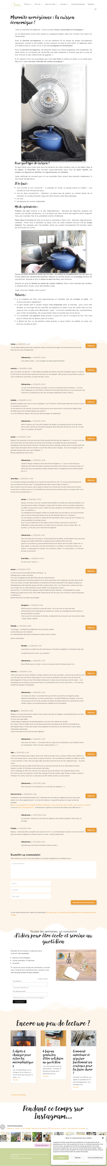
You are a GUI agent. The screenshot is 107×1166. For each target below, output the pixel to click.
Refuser (78, 1157)
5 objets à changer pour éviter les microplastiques (23, 1058)
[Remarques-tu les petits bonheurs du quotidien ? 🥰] (5, 1137)
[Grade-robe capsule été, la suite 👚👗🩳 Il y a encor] (26, 1137)
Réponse (90, 345)
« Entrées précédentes (18, 1095)
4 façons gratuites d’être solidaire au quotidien (53, 1056)
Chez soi (27, 4)
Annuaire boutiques (78, 4)
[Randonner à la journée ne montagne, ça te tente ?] (15, 1137)
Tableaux (91, 4)
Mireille (13, 626)
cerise (13, 437)
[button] (103, 1138)
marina (14, 368)
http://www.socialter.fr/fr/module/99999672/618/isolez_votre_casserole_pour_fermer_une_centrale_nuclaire (50, 805)
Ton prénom (17, 981)
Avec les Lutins (50, 4)
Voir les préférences (95, 1157)
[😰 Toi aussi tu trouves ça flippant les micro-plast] (48, 1137)
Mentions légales (84, 1162)
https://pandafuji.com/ (26, 807)
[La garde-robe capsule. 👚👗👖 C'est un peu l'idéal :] (37, 1137)
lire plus (15, 1080)
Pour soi (37, 4)
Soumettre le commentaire (83, 902)
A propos (63, 4)
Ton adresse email (19, 991)
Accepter (61, 1157)
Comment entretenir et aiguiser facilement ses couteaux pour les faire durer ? (83, 1062)
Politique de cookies (72, 1162)
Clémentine (25, 357)
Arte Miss (14, 478)
